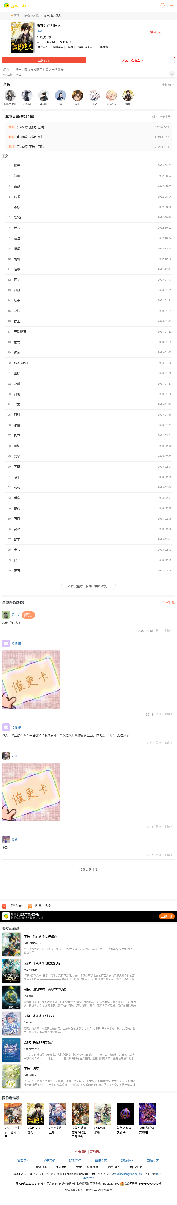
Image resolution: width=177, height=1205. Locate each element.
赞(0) (159, 714)
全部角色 (167, 84)
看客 (17, 498)
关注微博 (61, 1167)
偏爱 (17, 342)
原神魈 (104, 47)
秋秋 (17, 487)
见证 (17, 446)
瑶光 (17, 165)
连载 (40, 31)
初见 (17, 176)
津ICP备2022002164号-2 (29, 1174)
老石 (17, 549)
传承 (17, 352)
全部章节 (165, 116)
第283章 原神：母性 (30, 137)
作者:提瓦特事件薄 (33, 943)
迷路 (17, 227)
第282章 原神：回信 (30, 146)
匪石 (17, 570)
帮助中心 (127, 1160)
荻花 (17, 279)
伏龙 (17, 560)
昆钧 (17, 508)
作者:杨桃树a (30, 1075)
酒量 (17, 269)
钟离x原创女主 (86, 47)
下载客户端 (40, 1167)
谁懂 (17, 425)
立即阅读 (44, 60)
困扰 (17, 373)
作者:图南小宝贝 (32, 1048)
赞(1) (159, 630)
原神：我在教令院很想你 (40, 936)
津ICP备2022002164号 (29, 1183)
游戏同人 (43, 47)
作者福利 (81, 1151)
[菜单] (172, 6)
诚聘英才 (23, 1160)
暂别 (17, 394)
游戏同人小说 (31, 15)
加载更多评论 (88, 869)
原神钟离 (58, 47)
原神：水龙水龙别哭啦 (39, 1016)
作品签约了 (21, 362)
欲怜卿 (16, 643)
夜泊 (17, 238)
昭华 (17, 477)
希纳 (15, 756)
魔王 (17, 300)
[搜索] (163, 6)
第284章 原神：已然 (30, 127)
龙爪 (17, 383)
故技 (17, 311)
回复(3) (169, 630)
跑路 (17, 259)
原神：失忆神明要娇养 (39, 1042)
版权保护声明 (87, 1174)
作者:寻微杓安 (30, 969)
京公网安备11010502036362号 (142, 1183)
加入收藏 (155, 32)
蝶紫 (15, 839)
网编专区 (153, 1160)
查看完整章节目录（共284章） (88, 586)
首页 (16, 15)
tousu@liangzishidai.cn (128, 1174)
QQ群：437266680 (87, 1167)
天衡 (17, 466)
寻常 (17, 404)
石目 (17, 518)
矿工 (17, 539)
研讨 (17, 414)
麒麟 (17, 290)
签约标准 (96, 1151)
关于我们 (49, 1160)
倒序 (154, 116)
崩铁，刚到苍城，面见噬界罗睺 (45, 989)
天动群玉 (20, 331)
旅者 (17, 196)
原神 (70, 47)
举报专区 (101, 1160)
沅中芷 (47, 37)
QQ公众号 (114, 1167)
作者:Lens (29, 1022)
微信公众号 (135, 1167)
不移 (17, 207)
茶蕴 (17, 186)
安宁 (17, 456)
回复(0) (169, 714)
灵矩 (17, 529)
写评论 (170, 602)
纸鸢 (17, 248)
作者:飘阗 (28, 995)
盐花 (17, 435)
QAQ (17, 217)
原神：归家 (31, 1068)
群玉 (17, 321)
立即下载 (166, 916)
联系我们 (75, 1160)
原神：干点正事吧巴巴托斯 (42, 963)
